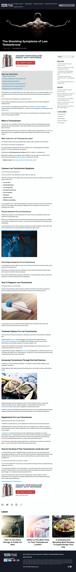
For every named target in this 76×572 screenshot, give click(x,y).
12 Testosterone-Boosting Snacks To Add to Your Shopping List (65, 78)
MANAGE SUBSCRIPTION (27, 557)
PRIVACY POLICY (39, 554)
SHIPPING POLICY (46, 554)
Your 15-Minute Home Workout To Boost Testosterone (65, 99)
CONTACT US (61, 554)
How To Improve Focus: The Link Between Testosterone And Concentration (65, 95)
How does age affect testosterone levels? (25, 160)
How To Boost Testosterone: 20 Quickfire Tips (65, 82)
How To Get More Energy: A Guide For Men (64, 64)
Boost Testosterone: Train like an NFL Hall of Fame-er (65, 106)
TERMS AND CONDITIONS (54, 554)
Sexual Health (18, 6)
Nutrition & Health (51, 4)
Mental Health (38, 4)
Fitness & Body (18, 4)
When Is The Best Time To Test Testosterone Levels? (65, 68)
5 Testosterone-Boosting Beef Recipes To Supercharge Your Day (65, 73)
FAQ (33, 554)
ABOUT (24, 554)
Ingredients (28, 4)
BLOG (35, 554)
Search (73, 5)
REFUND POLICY (29, 554)
